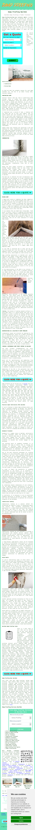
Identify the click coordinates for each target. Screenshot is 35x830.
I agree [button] (21, 817)
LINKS (19, 9)
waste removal (13, 770)
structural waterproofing (25, 636)
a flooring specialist (23, 773)
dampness (29, 36)
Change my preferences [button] (21, 824)
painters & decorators (15, 772)
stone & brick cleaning (9, 765)
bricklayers (21, 764)
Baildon (25, 383)
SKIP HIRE (28, 770)
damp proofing (23, 397)
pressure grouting (22, 655)
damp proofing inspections (24, 652)
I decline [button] (21, 821)
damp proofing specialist (9, 544)
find (7, 680)
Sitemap (3, 813)
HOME (16, 9)
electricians (5, 764)
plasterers (10, 774)
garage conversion (13, 766)
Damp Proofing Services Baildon (12, 707)
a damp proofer (13, 758)
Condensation (5, 156)
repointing (18, 769)
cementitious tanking (19, 664)
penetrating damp (28, 97)
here (11, 704)
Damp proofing (6, 383)
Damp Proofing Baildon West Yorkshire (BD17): (15, 17)
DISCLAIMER (31, 9)
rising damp (25, 207)
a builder (28, 765)
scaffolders (20, 768)
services (13, 399)
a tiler (31, 769)
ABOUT (23, 9)
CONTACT (26, 9)
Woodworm (4, 433)
